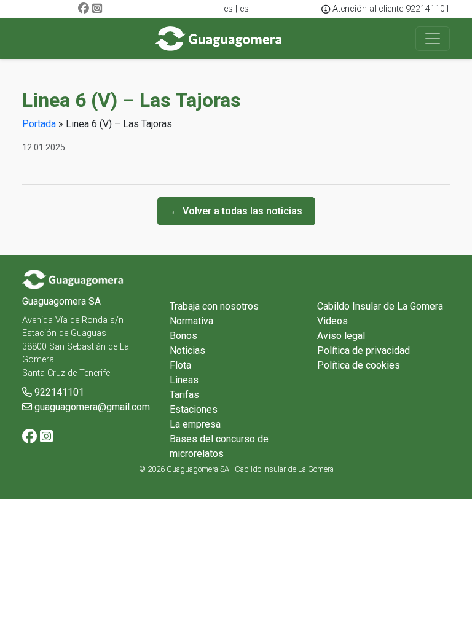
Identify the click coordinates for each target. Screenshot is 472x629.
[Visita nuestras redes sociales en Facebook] (83, 9)
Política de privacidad (363, 350)
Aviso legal (341, 336)
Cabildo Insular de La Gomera (380, 306)
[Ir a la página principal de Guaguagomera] (219, 38)
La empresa (195, 424)
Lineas (184, 380)
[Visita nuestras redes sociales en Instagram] (97, 9)
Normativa (191, 321)
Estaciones (194, 409)
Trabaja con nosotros (214, 306)
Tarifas (184, 394)
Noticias (187, 350)
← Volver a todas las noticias (236, 211)
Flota (180, 365)
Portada (39, 124)
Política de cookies (358, 365)
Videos (332, 321)
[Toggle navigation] (432, 38)
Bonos (183, 336)
